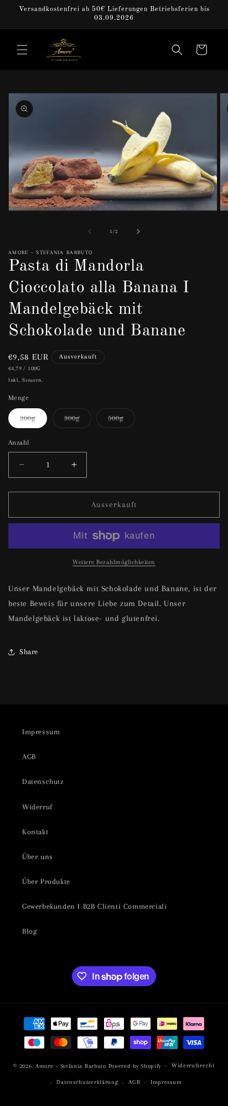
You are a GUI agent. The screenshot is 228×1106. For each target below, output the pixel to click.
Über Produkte (46, 881)
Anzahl (18, 442)
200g (33, 420)
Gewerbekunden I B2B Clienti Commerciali (94, 906)
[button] (22, 50)
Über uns (37, 856)
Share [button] (28, 651)
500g (121, 420)
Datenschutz (43, 781)
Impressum (41, 732)
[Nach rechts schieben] (138, 231)
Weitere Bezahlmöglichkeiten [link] (114, 562)
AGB (29, 756)
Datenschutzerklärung (87, 1082)
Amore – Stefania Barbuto (70, 1065)
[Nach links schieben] (89, 231)
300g (77, 420)
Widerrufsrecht (193, 1065)
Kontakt (35, 832)
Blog (29, 931)
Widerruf (37, 807)
